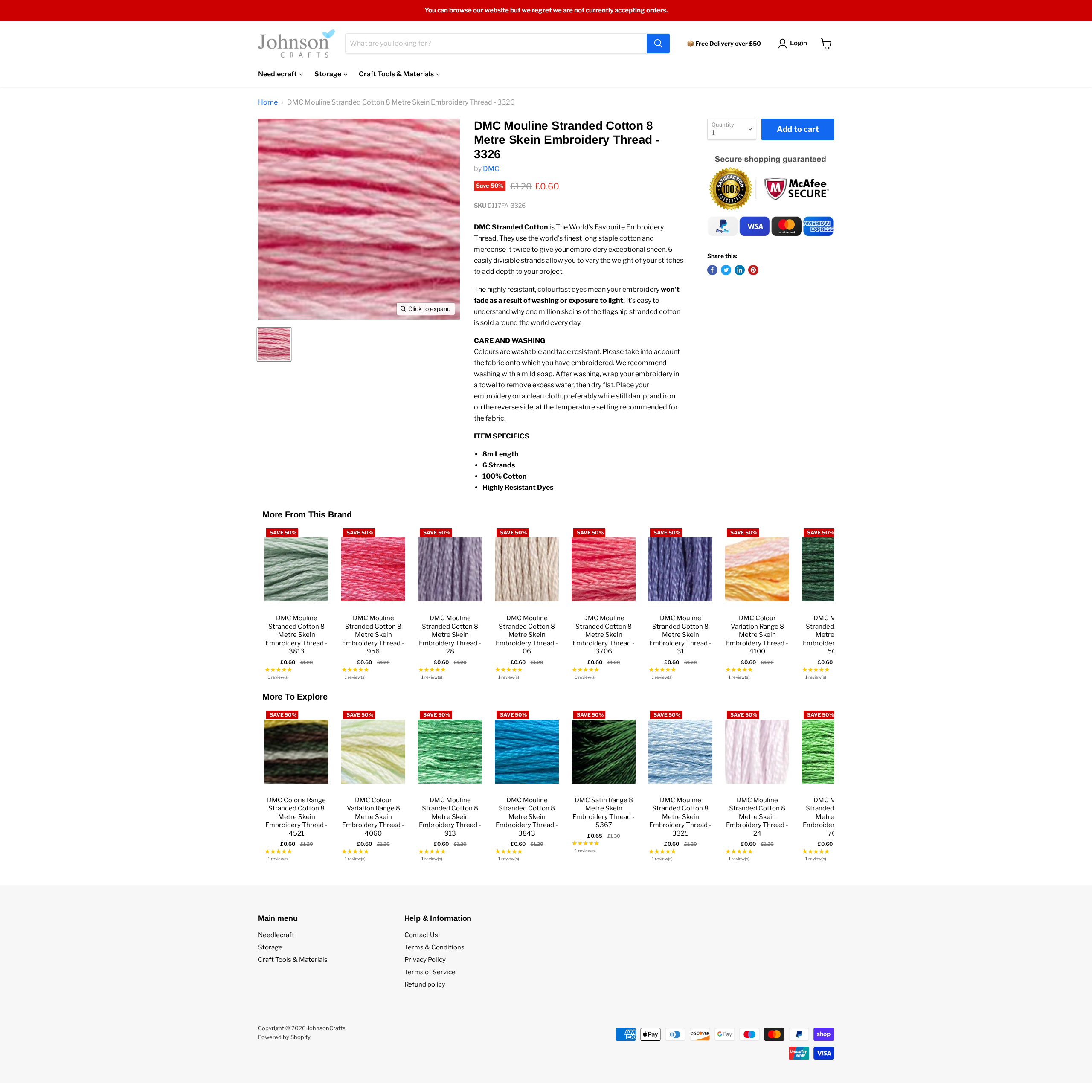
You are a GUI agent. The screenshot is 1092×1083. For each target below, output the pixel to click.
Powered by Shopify (284, 1037)
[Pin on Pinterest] (753, 270)
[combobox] (496, 43)
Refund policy (424, 984)
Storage (328, 74)
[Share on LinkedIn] (740, 270)
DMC (491, 169)
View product (297, 599)
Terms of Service (430, 972)
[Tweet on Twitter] (726, 270)
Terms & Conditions (434, 947)
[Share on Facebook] (712, 270)
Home (268, 102)
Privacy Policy (425, 960)
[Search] (658, 43)
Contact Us (421, 935)
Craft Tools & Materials (397, 74)
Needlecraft (278, 74)
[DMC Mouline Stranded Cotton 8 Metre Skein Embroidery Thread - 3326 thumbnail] (274, 344)
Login (798, 43)
